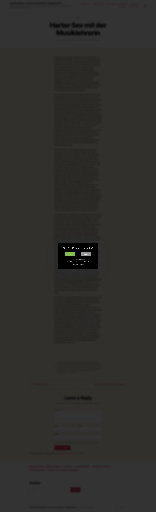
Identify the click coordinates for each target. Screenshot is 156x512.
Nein (85, 254)
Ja (70, 254)
